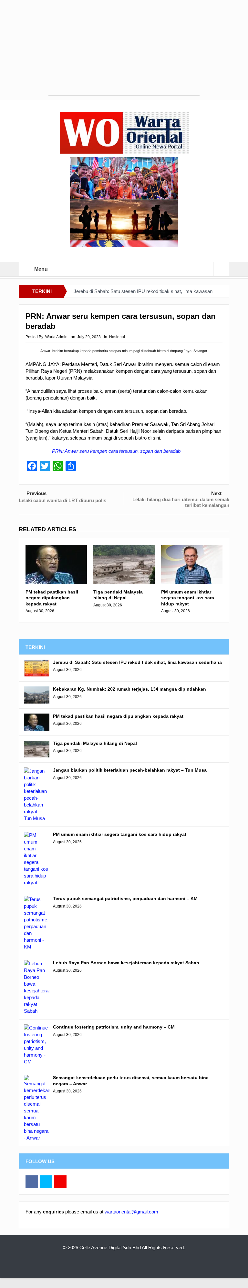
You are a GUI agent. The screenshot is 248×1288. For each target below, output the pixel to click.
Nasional (117, 337)
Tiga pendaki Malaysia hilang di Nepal (118, 594)
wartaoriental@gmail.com (131, 1211)
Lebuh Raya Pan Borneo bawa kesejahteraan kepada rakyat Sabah (126, 962)
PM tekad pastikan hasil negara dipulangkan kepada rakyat (52, 597)
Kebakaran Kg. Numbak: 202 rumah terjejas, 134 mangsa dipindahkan (129, 689)
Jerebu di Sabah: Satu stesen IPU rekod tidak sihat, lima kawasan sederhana (137, 662)
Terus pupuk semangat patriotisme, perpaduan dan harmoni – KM (125, 898)
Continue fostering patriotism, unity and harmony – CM (114, 1026)
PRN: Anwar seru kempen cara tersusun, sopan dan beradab (116, 451)
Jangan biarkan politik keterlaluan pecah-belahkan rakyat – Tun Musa (130, 770)
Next (216, 493)
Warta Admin (56, 337)
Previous (36, 493)
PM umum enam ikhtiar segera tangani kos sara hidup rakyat (187, 597)
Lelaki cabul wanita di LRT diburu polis (62, 500)
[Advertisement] (124, 50)
